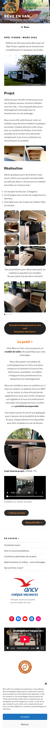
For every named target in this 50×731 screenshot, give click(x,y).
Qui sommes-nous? (13, 568)
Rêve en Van (17, 16)
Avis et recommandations (16, 551)
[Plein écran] (42, 648)
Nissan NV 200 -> (34, 522)
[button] (45, 683)
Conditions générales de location (20, 556)
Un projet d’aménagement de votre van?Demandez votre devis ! (25, 328)
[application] (25, 639)
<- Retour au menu (16, 513)
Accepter (25, 717)
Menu (26, 27)
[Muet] (37, 648)
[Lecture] (7, 648)
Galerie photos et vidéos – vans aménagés (24, 562)
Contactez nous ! (12, 545)
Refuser (25, 724)
